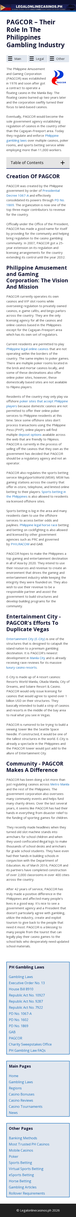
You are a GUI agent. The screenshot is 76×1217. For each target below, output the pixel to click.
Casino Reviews (21, 1100)
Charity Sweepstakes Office (30, 1044)
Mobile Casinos (21, 1150)
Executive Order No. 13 (27, 983)
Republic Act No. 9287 (26, 1001)
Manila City (37, 658)
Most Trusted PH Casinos (29, 1144)
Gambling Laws (21, 976)
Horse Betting (20, 1181)
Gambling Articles (23, 1187)
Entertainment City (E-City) (25, 639)
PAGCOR (15, 1038)
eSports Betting (21, 1175)
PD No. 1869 (18, 1026)
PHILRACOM (20, 544)
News (13, 1112)
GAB (12, 1032)
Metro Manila (59, 784)
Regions (15, 1088)
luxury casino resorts (21, 667)
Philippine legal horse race (38, 525)
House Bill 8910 (21, 989)
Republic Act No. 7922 (26, 1007)
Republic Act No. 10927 (27, 995)
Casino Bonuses (21, 1094)
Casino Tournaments (25, 1106)
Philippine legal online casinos (27, 349)
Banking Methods (23, 1138)
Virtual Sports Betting (26, 1168)
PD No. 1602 (18, 1019)
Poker (13, 1156)
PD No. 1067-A (20, 1013)
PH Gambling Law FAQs (27, 1050)
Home (13, 1075)
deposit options (30, 434)
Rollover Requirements (27, 1193)
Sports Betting (20, 1162)
